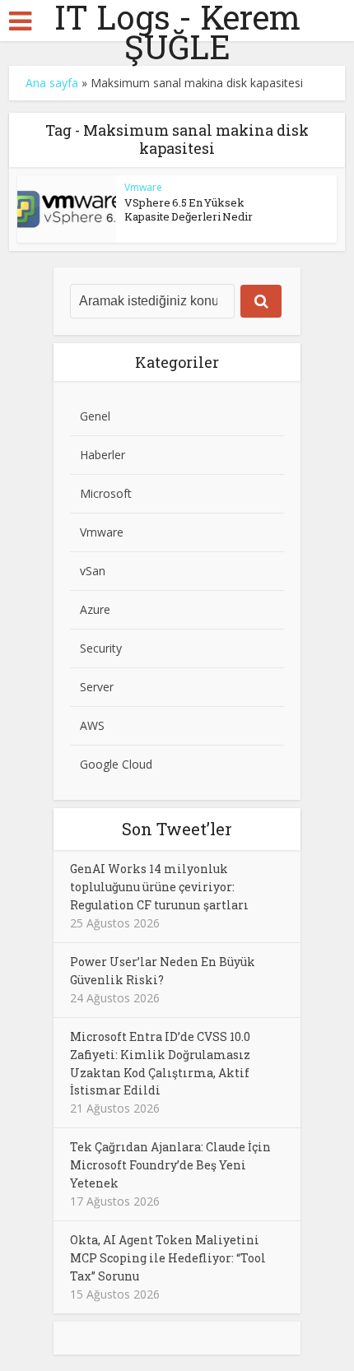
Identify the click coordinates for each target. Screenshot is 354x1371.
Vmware (143, 187)
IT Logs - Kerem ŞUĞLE (177, 32)
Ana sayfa (52, 83)
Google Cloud (116, 764)
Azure (95, 609)
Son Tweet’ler (177, 828)
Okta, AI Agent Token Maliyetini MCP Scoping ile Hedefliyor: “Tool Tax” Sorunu (168, 1258)
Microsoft (106, 493)
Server (97, 687)
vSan (92, 571)
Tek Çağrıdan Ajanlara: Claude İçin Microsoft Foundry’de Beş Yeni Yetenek (170, 1165)
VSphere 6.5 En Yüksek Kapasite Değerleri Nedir (188, 209)
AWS (92, 725)
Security (101, 648)
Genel (95, 416)
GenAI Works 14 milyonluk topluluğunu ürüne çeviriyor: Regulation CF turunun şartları (159, 887)
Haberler (102, 454)
